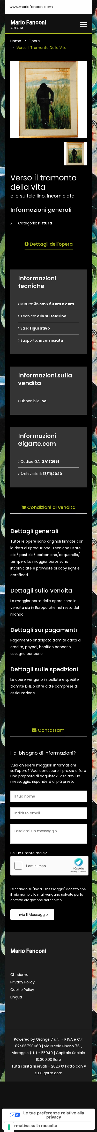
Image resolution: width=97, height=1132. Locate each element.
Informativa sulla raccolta (31, 1125)
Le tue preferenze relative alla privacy (53, 1115)
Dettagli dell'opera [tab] (50, 244)
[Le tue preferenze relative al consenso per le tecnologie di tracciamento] (9, 1127)
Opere (34, 41)
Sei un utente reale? (28, 853)
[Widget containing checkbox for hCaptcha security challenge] (49, 865)
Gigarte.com (51, 1073)
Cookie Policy (22, 989)
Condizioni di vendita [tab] (51, 507)
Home (15, 41)
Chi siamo (19, 974)
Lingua (16, 997)
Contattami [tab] (50, 730)
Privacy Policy (22, 982)
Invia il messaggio (32, 914)
